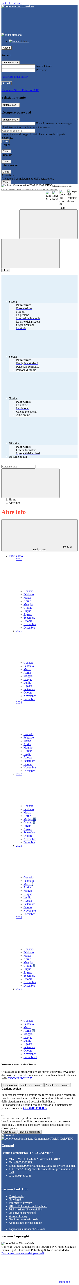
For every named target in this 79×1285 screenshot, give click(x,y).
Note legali (15, 1199)
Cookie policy (17, 1196)
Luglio (27, 611)
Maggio (28, 604)
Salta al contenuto (11, 3)
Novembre (30, 624)
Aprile (27, 601)
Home (12, 499)
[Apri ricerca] (48, 224)
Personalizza (10, 1085)
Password (41, 70)
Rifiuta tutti (31, 1085)
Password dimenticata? (14, 76)
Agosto (28, 614)
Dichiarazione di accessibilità (25, 1209)
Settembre (29, 617)
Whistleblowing (18, 1216)
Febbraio (29, 594)
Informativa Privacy (20, 1202)
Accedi (6, 47)
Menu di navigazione (52, 548)
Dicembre (29, 627)
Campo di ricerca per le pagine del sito (23, 463)
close (6, 270)
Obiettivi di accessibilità (22, 1212)
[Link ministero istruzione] (17, 6)
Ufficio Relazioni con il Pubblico (28, 1206)
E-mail (40, 123)
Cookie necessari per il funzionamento (23, 1118)
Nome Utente (44, 66)
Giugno (28, 607)
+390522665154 (23, 1162)
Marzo (27, 597)
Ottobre (28, 620)
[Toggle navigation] (30, 253)
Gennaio (28, 591)
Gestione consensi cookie (23, 1219)
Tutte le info (16, 556)
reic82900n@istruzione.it (46, 1165)
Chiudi (6, 151)
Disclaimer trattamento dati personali (22, 1253)
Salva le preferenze (30, 1131)
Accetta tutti (57, 1085)
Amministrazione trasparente (25, 1222)
